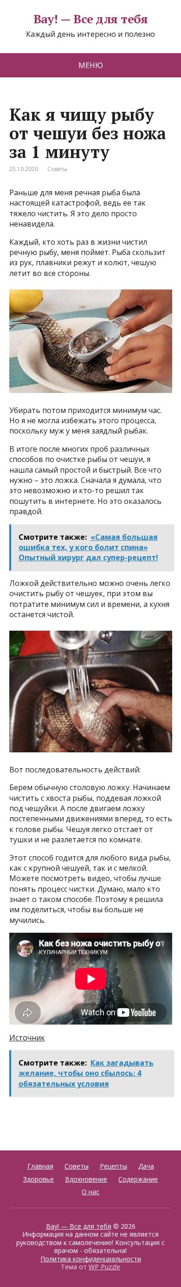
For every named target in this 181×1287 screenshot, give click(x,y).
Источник (27, 1037)
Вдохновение (86, 1179)
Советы (57, 169)
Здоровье (38, 1179)
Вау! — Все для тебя (90, 19)
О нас (90, 1191)
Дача (146, 1166)
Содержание (138, 1179)
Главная (40, 1166)
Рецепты (113, 1166)
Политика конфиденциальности (90, 1258)
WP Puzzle (104, 1266)
